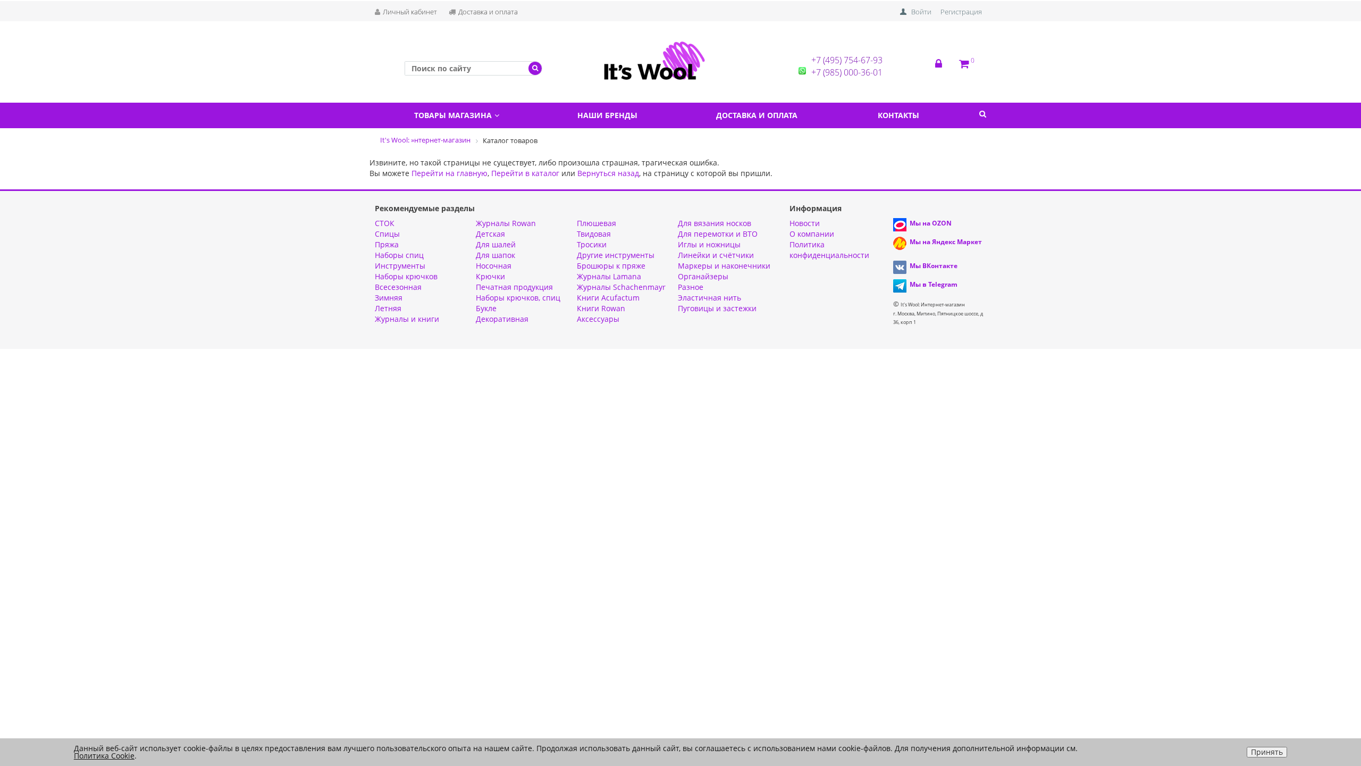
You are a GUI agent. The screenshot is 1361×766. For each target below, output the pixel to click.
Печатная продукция (514, 287)
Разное (690, 287)
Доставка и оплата (488, 11)
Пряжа (387, 244)
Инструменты (400, 266)
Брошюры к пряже (611, 266)
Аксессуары (598, 319)
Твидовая (594, 234)
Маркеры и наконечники (724, 266)
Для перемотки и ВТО (718, 234)
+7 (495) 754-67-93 (847, 60)
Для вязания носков (714, 223)
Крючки (490, 276)
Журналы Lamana (609, 276)
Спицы (387, 234)
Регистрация (961, 11)
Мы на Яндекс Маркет (946, 241)
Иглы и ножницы (709, 244)
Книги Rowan (601, 308)
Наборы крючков (406, 276)
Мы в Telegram (933, 284)
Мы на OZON (931, 223)
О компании (811, 234)
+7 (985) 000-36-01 (847, 72)
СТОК (384, 223)
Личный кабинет (410, 11)
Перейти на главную (449, 173)
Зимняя (388, 298)
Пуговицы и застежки (717, 308)
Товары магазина (453, 115)
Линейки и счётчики (716, 255)
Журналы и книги (407, 319)
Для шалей (496, 244)
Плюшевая (596, 223)
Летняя (388, 308)
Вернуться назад (608, 173)
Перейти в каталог (525, 173)
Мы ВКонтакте (933, 265)
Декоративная (502, 319)
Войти (921, 11)
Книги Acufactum (608, 298)
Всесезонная (398, 287)
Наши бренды (607, 115)
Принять (1267, 752)
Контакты (898, 115)
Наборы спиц (399, 255)
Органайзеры (703, 276)
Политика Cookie (104, 756)
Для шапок (495, 255)
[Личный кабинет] (947, 64)
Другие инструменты (615, 255)
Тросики (592, 244)
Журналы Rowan (506, 223)
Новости (804, 223)
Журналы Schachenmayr (621, 287)
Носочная (493, 266)
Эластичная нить (709, 298)
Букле (486, 308)
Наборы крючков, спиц (518, 298)
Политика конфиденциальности (829, 249)
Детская (490, 234)
